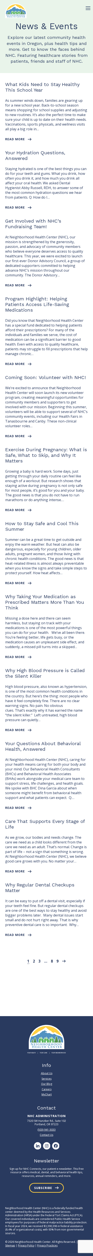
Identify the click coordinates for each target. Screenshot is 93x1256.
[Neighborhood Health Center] (16, 10)
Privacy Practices (47, 1245)
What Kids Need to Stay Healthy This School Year (42, 87)
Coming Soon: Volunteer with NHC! (45, 377)
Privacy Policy (26, 1245)
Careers (46, 1089)
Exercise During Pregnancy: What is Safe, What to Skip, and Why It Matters (46, 455)
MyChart (47, 1094)
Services (46, 1079)
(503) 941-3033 (46, 1130)
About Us (46, 1073)
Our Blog (46, 1084)
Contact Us (46, 1135)
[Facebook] (55, 1145)
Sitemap (10, 1245)
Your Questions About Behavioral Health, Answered (43, 746)
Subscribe (43, 1188)
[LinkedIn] (37, 1145)
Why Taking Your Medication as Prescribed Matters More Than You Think (44, 602)
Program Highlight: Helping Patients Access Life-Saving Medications (37, 304)
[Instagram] (46, 1145)
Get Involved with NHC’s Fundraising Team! (33, 223)
